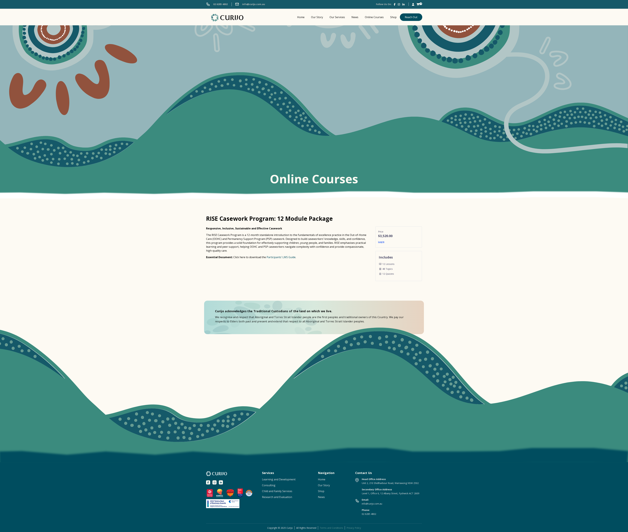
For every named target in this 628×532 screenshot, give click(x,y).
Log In (381, 242)
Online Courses (374, 17)
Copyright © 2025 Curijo (280, 527)
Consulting (268, 485)
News (354, 17)
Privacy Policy (354, 527)
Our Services (337, 17)
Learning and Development (279, 479)
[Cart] (418, 4)
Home (301, 17)
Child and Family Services (277, 491)
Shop (393, 17)
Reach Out (411, 17)
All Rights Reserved (306, 527)
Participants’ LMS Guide (281, 257)
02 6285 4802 (220, 4)
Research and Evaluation (277, 497)
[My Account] (413, 4)
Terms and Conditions (331, 527)
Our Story (317, 17)
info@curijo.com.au (253, 4)
